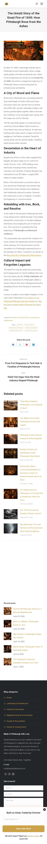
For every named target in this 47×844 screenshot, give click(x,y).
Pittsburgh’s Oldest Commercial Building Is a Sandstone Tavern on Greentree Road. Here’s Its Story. (30, 473)
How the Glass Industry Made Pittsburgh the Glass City (23, 304)
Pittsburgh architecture (16, 327)
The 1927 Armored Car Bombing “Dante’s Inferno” (30, 512)
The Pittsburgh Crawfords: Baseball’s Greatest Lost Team (25, 661)
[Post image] (11, 405)
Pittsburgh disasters (31, 327)
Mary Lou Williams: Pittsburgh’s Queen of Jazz (25, 623)
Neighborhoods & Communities (20, 715)
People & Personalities (16, 721)
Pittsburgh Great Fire (16, 330)
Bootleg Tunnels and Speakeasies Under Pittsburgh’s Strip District (30, 452)
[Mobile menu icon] (41, 3)
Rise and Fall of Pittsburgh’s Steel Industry (24, 255)
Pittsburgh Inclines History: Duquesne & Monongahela (31, 437)
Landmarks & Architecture (15, 47)
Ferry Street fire (29, 324)
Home (9, 697)
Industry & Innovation (15, 709)
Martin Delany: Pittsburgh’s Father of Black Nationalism (28, 648)
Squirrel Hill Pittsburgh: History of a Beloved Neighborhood (27, 610)
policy (36, 836)
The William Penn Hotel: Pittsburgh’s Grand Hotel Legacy (30, 421)
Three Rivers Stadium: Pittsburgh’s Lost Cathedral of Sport (31, 404)
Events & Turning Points (14, 43)
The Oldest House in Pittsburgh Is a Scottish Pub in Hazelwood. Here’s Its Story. (31, 495)
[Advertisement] (23, 572)
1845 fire (20, 324)
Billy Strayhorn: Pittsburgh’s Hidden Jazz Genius (27, 636)
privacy (30, 836)
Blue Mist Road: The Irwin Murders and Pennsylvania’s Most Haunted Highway (31, 527)
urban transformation (31, 330)
